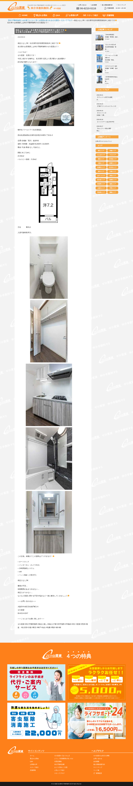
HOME (25, 15)
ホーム (32, 755)
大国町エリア (112, 163)
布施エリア (113, 150)
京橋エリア (101, 163)
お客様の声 (73, 15)
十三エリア (113, 155)
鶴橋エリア (113, 192)
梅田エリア (101, 159)
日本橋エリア (112, 159)
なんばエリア (101, 155)
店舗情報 (110, 15)
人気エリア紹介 (59, 770)
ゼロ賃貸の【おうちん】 (62, 755)
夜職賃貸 (99, 773)
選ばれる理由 (41, 15)
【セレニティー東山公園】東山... (104, 128)
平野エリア (113, 188)
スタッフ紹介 (92, 15)
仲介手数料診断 (59, 764)
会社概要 (94, 5)
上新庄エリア (101, 188)
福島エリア (113, 184)
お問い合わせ (82, 5)
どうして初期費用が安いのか (63, 758)
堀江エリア (101, 150)
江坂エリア (113, 171)
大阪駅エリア (112, 179)
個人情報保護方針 (107, 5)
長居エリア (113, 175)
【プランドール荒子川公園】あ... (105, 97)
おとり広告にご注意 (60, 767)
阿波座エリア (101, 192)
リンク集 (96, 770)
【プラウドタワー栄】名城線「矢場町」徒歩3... (111, 68)
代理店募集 (58, 761)
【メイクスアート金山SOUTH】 (106, 121)
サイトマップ (122, 5)
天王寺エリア (112, 167)
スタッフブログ (59, 773)
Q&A (58, 15)
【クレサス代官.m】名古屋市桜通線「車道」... (110, 47)
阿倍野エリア (101, 184)
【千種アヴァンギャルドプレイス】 (107, 105)
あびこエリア (101, 175)
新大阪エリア (101, 179)
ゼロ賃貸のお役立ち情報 (101, 755)
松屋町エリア (101, 167)
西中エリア (101, 171)
